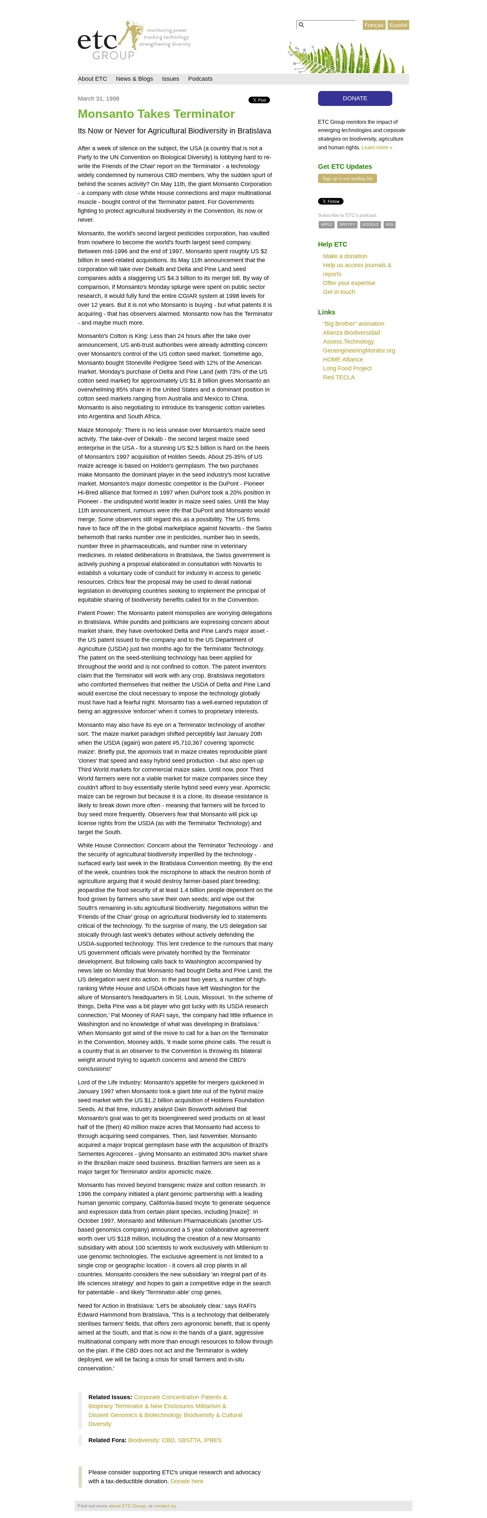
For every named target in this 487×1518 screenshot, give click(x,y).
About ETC (92, 78)
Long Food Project (347, 368)
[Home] (134, 41)
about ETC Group (127, 1505)
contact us (165, 1505)
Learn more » (377, 147)
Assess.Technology (348, 341)
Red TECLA (339, 377)
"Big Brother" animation (353, 323)
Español (398, 25)
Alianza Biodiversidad (351, 332)
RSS (389, 224)
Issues (170, 78)
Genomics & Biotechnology (146, 1415)
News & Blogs (134, 78)
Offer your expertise (349, 283)
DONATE (355, 98)
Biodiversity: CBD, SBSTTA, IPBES (175, 1440)
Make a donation (345, 256)
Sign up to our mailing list (347, 178)
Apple (326, 224)
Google (370, 224)
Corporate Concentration (166, 1397)
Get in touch (339, 292)
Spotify (347, 224)
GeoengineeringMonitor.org (359, 350)
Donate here (187, 1481)
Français (374, 25)
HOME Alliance (343, 359)
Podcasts (200, 78)
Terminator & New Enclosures (154, 1406)
